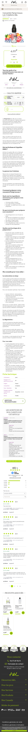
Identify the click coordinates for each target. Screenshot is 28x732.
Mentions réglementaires (10, 401)
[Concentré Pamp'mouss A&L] (14, 33)
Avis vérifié (7, 503)
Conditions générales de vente (12, 722)
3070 (17, 103)
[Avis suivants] (20, 586)
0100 (15, 103)
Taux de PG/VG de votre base (9, 103)
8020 (22, 103)
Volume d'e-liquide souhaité (10, 97)
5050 (20, 103)
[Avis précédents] (9, 586)
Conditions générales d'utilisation (13, 725)
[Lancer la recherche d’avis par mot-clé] (25, 497)
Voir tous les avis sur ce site (15, 477)
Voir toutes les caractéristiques (14, 87)
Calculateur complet (14, 114)
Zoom (14, 46)
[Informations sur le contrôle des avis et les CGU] (22, 475)
